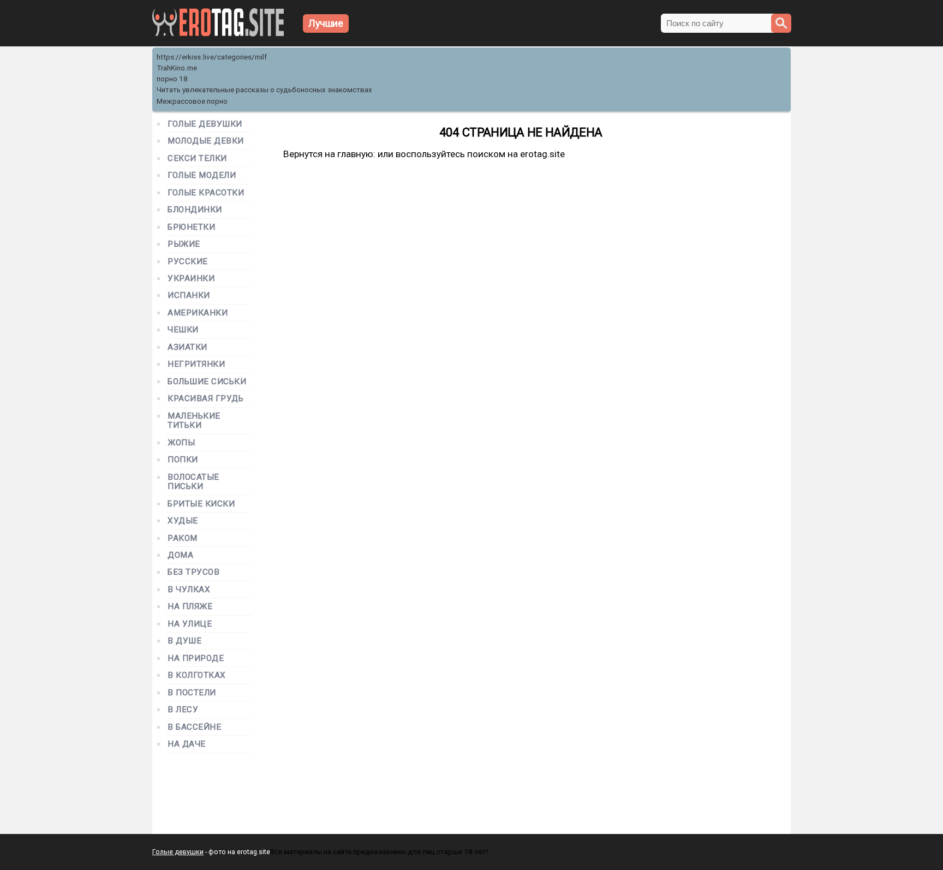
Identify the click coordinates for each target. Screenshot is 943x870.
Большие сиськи (207, 381)
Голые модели (202, 175)
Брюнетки (191, 227)
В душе (184, 641)
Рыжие (184, 244)
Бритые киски (201, 504)
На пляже (190, 606)
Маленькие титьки (194, 421)
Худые (183, 521)
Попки (183, 459)
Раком (183, 538)
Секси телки (197, 158)
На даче (187, 744)
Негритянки (196, 364)
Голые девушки (205, 124)
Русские (188, 261)
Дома (180, 555)
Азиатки (187, 347)
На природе (196, 658)
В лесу (183, 709)
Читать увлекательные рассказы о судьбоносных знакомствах (264, 90)
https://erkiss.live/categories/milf (212, 57)
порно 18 (172, 79)
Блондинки (195, 209)
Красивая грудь (206, 398)
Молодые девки (206, 141)
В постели (192, 693)
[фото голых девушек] (218, 34)
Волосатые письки (193, 482)
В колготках (197, 675)
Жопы (181, 443)
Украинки (191, 278)
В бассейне (194, 727)
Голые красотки (206, 193)
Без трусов (193, 572)
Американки (198, 313)
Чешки (183, 330)
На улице (190, 624)
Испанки (189, 295)
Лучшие (325, 23)
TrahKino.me (177, 68)
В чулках (189, 589)
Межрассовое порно (192, 101)
